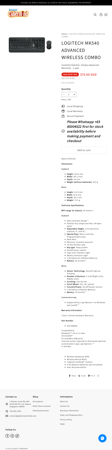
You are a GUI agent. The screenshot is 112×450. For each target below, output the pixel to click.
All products (38, 401)
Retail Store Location (42, 406)
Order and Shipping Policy (71, 415)
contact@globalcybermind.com (23, 416)
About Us (64, 401)
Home (64, 34)
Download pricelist (41, 410)
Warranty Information (69, 410)
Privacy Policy (66, 419)
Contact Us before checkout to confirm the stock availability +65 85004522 (56, 2)
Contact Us (64, 406)
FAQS (62, 424)
